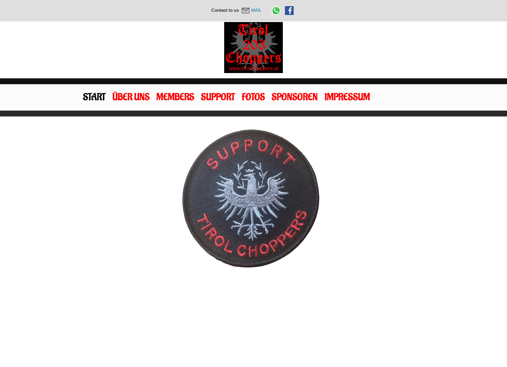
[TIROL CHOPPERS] (253, 47)
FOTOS (253, 97)
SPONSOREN (295, 97)
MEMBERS (175, 97)
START (94, 97)
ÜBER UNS (131, 97)
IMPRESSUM (347, 97)
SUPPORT (218, 97)
